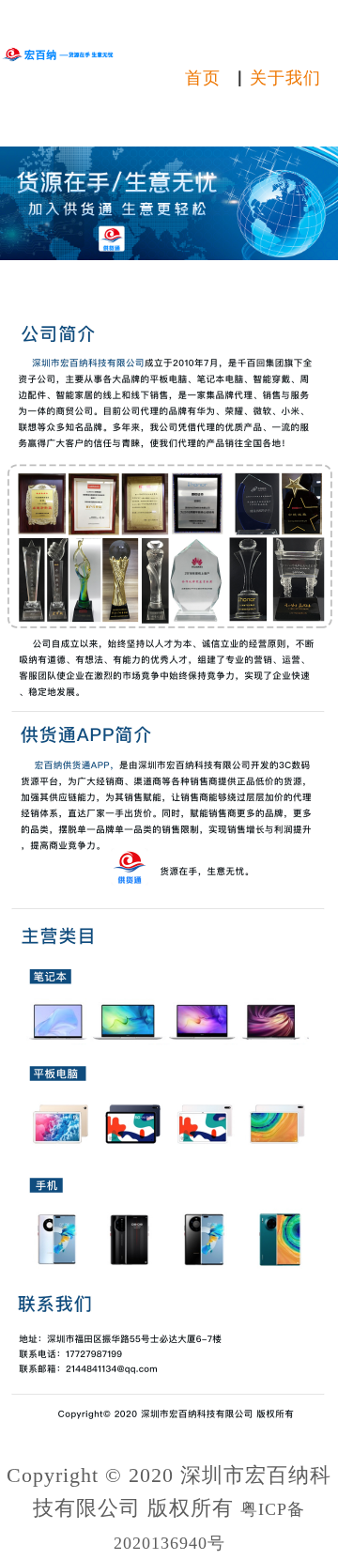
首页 (203, 78)
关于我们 (285, 78)
